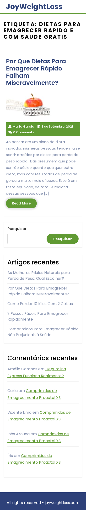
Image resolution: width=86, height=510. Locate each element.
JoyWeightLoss (34, 6)
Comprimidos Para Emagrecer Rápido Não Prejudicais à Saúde (43, 332)
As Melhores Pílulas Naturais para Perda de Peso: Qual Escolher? (38, 275)
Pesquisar (17, 228)
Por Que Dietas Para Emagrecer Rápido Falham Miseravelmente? (38, 291)
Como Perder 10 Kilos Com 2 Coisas (40, 303)
